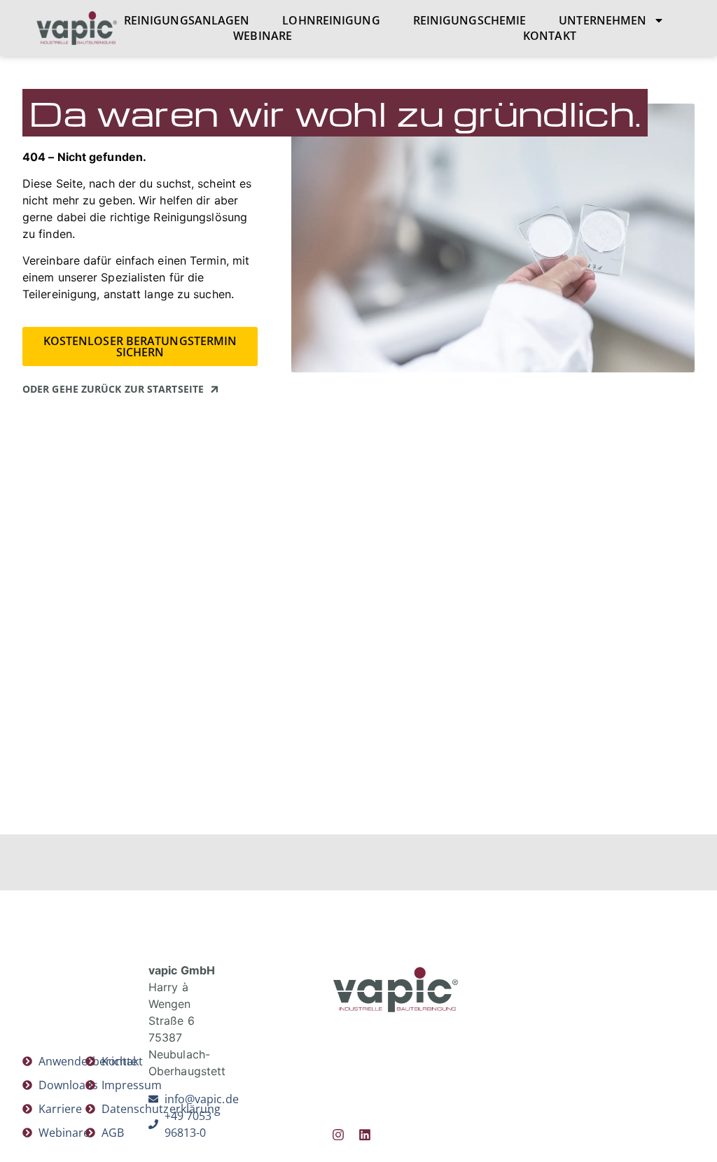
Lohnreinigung (331, 20)
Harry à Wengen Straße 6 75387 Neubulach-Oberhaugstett (186, 1020)
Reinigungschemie (470, 20)
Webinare (262, 35)
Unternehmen (602, 20)
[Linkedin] (364, 1134)
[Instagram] (338, 1134)
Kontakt (549, 35)
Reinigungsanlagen (187, 20)
